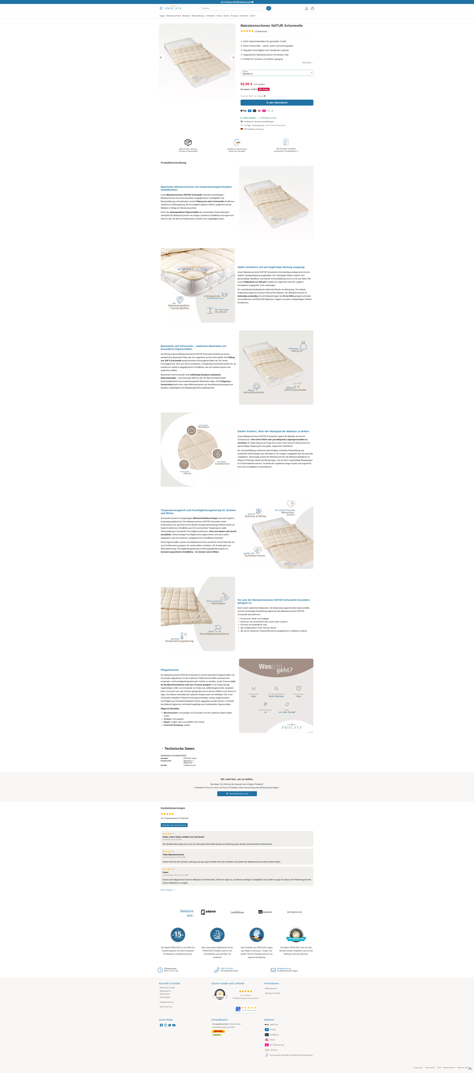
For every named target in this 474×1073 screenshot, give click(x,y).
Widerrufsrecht (271, 988)
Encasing (234, 16)
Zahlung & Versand (272, 993)
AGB (439, 1068)
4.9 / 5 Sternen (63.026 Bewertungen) (236, 2)
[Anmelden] (306, 8)
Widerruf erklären (464, 1068)
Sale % (252, 16)
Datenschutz (430, 1068)
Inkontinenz (243, 16)
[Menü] (161, 8)
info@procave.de (284, 968)
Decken (226, 16)
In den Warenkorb (277, 102)
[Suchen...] (268, 8)
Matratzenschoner (173, 16)
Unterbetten (210, 16)
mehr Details (307, 62)
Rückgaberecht (258, 125)
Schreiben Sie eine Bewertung (174, 825)
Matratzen (186, 16)
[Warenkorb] (312, 8)
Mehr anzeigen (166, 890)
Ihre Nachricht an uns (238, 794)
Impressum (418, 1068)
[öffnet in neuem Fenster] (245, 1009)
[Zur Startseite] (173, 7)
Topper (162, 16)
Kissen (219, 16)
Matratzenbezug (198, 16)
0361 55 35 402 (227, 968)
